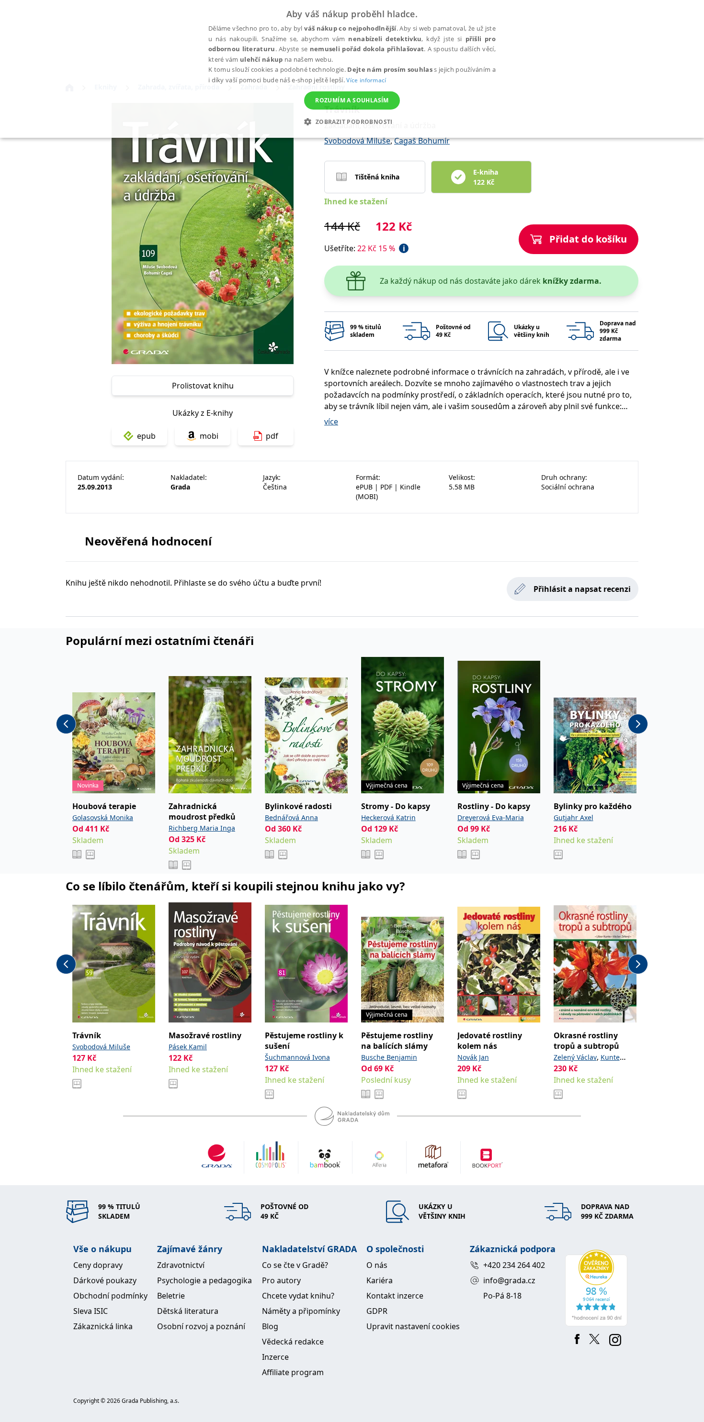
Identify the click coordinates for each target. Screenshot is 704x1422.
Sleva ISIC (90, 1311)
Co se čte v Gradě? (295, 1265)
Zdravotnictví (180, 1265)
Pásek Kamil (188, 1046)
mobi (209, 436)
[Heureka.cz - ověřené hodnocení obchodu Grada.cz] (598, 1288)
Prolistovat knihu (203, 385)
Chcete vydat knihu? (298, 1295)
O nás (376, 1265)
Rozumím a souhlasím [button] (352, 100)
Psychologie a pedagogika (204, 1280)
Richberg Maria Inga (202, 828)
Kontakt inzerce (394, 1295)
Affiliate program (293, 1372)
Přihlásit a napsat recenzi (582, 589)
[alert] (352, 69)
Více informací (366, 80)
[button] (351, 121)
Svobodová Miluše (357, 140)
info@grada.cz (509, 1280)
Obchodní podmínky (110, 1295)
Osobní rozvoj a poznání (201, 1326)
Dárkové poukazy (104, 1280)
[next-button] (638, 724)
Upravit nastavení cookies (413, 1326)
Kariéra (379, 1280)
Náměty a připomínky (301, 1311)
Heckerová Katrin (388, 817)
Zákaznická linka (103, 1326)
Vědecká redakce (293, 1341)
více (331, 421)
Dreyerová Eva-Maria (490, 817)
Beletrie (171, 1295)
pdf (272, 436)
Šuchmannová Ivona (297, 1057)
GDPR (376, 1311)
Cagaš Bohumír (422, 140)
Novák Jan (473, 1057)
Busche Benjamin (389, 1057)
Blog (270, 1326)
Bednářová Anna (291, 817)
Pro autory (281, 1280)
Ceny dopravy (98, 1265)
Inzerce (275, 1357)
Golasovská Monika (102, 817)
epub (146, 436)
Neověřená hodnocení (148, 541)
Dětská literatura (187, 1311)
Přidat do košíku (588, 239)
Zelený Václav (575, 1057)
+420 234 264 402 (514, 1265)
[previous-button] (66, 724)
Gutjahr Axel (573, 817)
